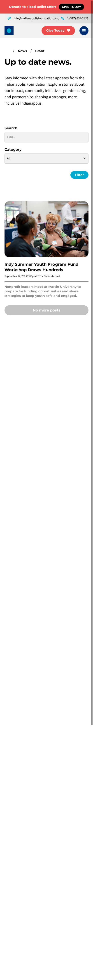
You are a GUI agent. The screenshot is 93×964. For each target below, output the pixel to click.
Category (13, 149)
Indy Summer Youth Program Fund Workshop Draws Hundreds (41, 267)
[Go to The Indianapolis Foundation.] (7, 51)
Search (11, 128)
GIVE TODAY (71, 7)
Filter (79, 175)
